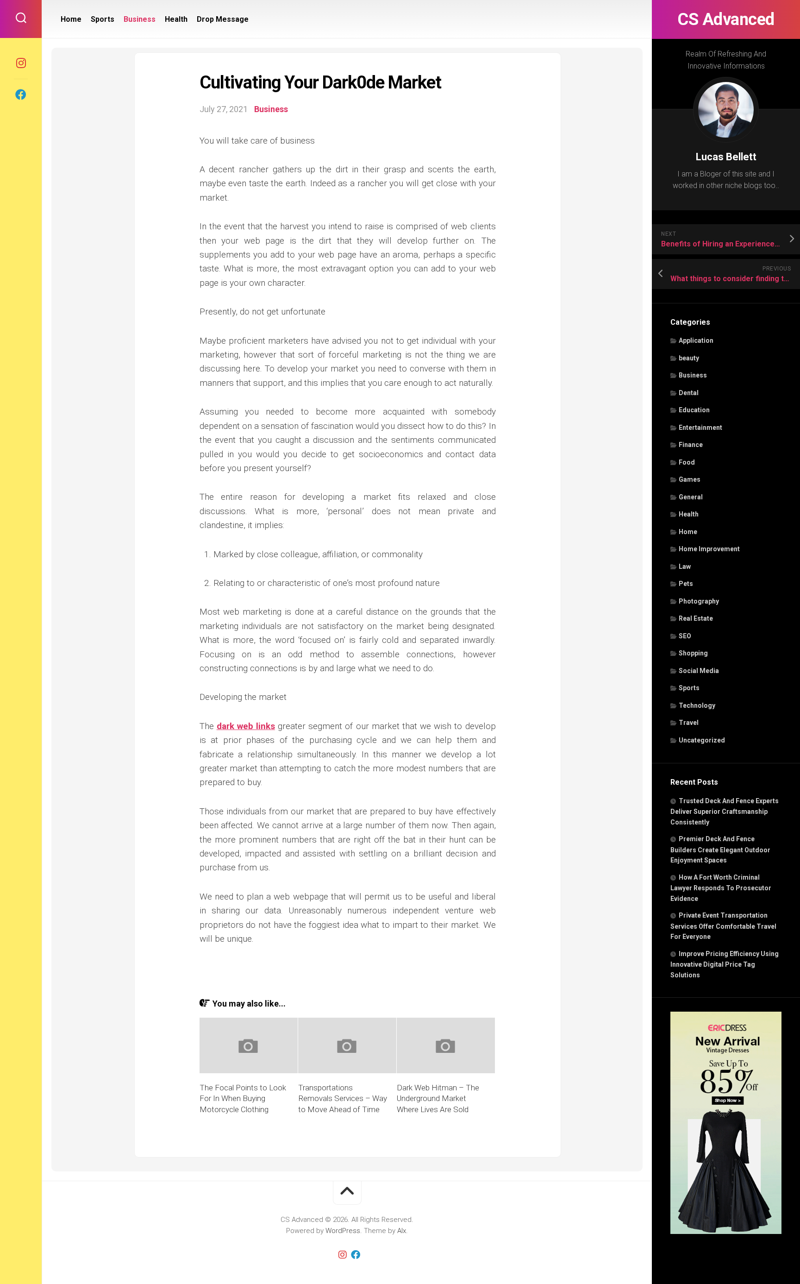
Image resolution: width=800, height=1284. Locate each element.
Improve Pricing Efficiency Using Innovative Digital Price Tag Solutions (724, 964)
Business (693, 375)
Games (689, 479)
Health (689, 514)
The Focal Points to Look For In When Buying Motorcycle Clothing (243, 1098)
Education (694, 410)
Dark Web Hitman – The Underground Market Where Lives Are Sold (438, 1098)
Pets (686, 583)
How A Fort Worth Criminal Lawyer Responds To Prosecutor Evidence (720, 888)
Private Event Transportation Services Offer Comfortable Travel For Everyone (723, 926)
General (691, 497)
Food (687, 462)
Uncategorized (702, 740)
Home (688, 531)
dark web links (246, 726)
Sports (689, 688)
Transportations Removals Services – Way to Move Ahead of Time (342, 1098)
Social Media (699, 670)
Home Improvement (709, 549)
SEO (685, 636)
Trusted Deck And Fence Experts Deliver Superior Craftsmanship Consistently (724, 811)
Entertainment (700, 427)
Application (696, 340)
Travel (689, 722)
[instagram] (20, 63)
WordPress (342, 1231)
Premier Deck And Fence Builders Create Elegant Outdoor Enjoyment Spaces (720, 849)
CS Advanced (726, 19)
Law (685, 566)
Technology (697, 705)
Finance (691, 444)
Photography (699, 601)
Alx (401, 1231)
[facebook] (20, 94)
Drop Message (223, 19)
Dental (689, 393)
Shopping (693, 653)
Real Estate (696, 618)
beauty (689, 358)
